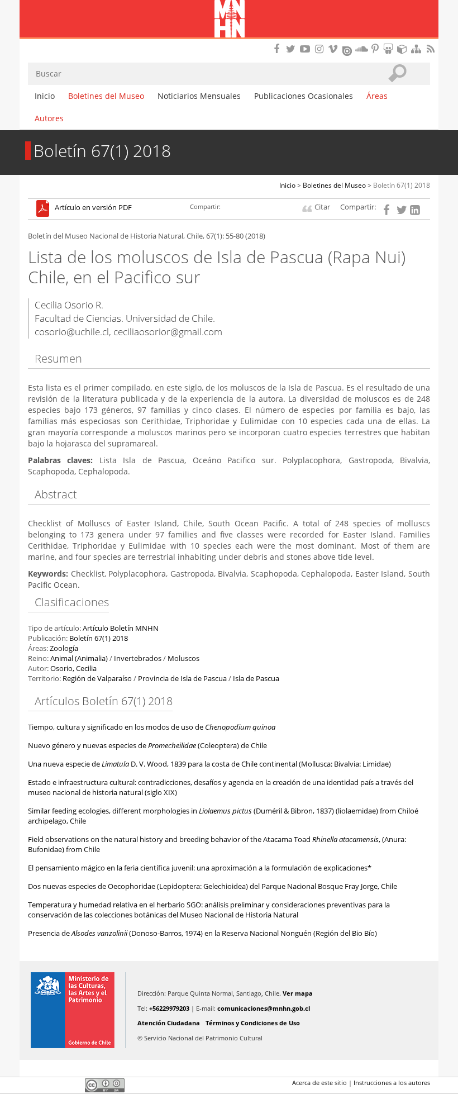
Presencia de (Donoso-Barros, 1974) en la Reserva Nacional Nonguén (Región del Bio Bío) (202, 933)
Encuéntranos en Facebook (278, 49)
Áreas (377, 96)
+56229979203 (169, 1008)
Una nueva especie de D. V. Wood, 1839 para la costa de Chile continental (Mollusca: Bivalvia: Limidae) (209, 764)
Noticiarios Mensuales (199, 96)
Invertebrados (137, 658)
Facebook (34, 1085)
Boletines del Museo (106, 96)
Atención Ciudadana (168, 1023)
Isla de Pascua (256, 678)
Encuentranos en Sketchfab (404, 49)
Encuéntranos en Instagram (320, 49)
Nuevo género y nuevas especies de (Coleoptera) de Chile (147, 745)
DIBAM (229, 42)
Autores (49, 118)
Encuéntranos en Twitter (292, 49)
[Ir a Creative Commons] (105, 1084)
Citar (322, 207)
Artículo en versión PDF (93, 208)
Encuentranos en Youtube (306, 49)
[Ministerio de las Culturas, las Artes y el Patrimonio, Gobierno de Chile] (73, 1010)
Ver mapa (298, 993)
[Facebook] (388, 209)
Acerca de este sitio (319, 1082)
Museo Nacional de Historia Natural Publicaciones (229, 19)
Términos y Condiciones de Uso (253, 1023)
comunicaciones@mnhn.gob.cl (263, 1008)
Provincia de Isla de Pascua (182, 678)
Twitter (53, 1085)
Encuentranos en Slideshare (390, 49)
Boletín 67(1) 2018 (401, 185)
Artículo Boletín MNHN (121, 628)
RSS (431, 49)
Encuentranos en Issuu (348, 50)
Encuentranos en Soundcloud (362, 49)
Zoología (64, 648)
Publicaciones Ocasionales (303, 96)
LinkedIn (72, 1085)
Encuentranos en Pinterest (376, 49)
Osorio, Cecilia (73, 668)
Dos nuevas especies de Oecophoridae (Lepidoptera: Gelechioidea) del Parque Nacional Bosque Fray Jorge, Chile (212, 886)
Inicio (45, 96)
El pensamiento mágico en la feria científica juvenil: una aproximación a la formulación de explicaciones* (199, 868)
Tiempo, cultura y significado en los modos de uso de (151, 727)
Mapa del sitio (417, 49)
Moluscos (183, 658)
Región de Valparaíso (97, 678)
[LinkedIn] (415, 209)
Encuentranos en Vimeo (334, 49)
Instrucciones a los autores (392, 1082)
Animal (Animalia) (79, 658)
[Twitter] (401, 209)
